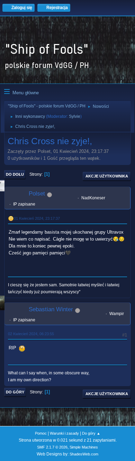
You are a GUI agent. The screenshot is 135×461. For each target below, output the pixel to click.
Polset (37, 193)
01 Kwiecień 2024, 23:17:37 (37, 218)
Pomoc (41, 433)
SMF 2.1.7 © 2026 (52, 447)
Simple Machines (84, 447)
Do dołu (15, 174)
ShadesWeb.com (84, 454)
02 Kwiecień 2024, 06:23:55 (31, 334)
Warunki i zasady (64, 433)
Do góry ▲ (91, 433)
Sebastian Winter (51, 309)
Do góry (15, 392)
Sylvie (74, 116)
